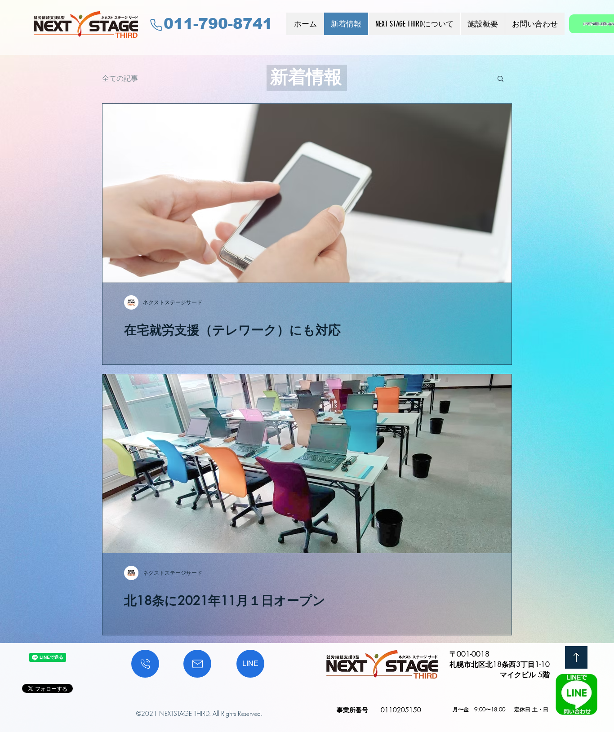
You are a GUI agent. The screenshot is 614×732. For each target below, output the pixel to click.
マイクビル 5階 (525, 674)
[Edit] (145, 664)
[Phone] (156, 25)
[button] (500, 79)
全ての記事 (120, 78)
